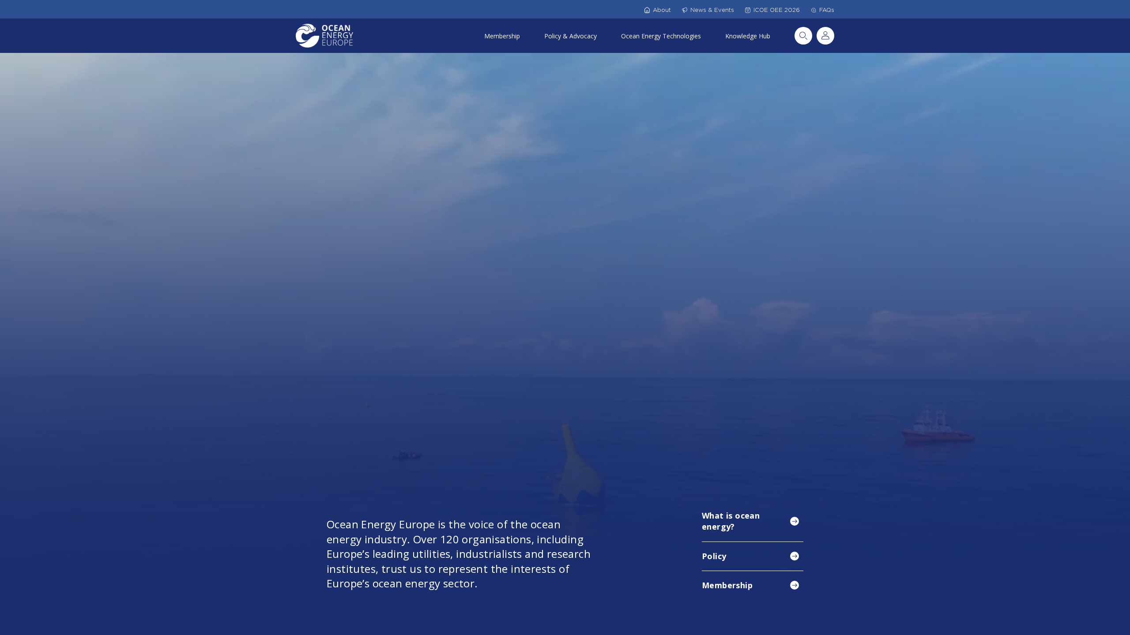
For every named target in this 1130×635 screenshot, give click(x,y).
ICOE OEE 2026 (776, 10)
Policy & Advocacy (570, 36)
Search (803, 36)
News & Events (712, 10)
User (825, 36)
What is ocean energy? (731, 521)
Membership (502, 36)
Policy (714, 556)
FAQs (826, 10)
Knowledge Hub (747, 36)
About (662, 10)
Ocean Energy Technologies (661, 36)
